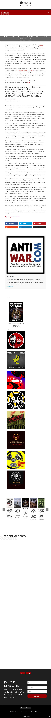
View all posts (10, 286)
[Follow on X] (21, 673)
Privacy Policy (38, 711)
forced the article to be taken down (26, 70)
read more (25, 579)
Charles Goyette (16, 326)
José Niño (23, 576)
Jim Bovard (23, 657)
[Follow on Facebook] (27, 673)
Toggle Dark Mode (25, 707)
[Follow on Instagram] (24, 673)
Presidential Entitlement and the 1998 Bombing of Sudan (25, 655)
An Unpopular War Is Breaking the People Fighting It (25, 574)
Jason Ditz (22, 40)
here (28, 82)
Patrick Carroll (23, 617)
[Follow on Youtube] (29, 673)
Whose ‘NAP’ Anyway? (25, 615)
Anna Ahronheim (11, 99)
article (41, 45)
